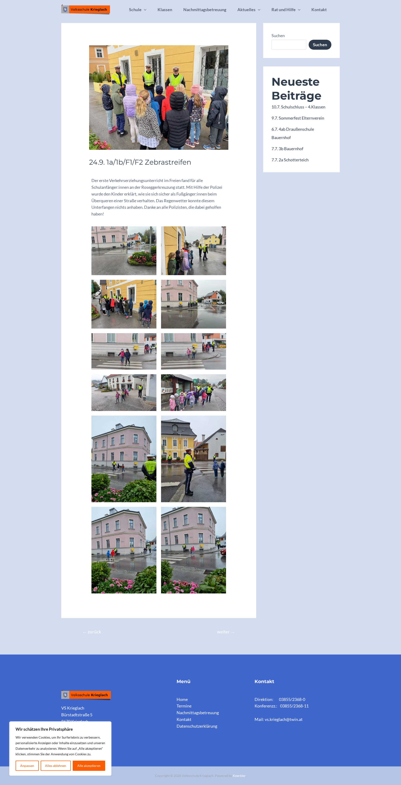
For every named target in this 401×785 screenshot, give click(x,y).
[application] (144, 9)
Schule (135, 9)
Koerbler (239, 776)
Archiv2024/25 (105, 171)
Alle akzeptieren (88, 766)
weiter (226, 631)
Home (182, 699)
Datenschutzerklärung (197, 726)
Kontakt (319, 9)
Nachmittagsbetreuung (204, 9)
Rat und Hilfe (284, 9)
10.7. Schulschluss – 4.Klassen (298, 106)
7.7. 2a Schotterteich (290, 159)
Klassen (165, 9)
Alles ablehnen (55, 766)
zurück (91, 631)
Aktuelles (246, 9)
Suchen (278, 35)
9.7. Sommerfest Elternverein (298, 118)
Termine (184, 705)
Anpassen (27, 766)
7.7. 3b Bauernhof (287, 148)
